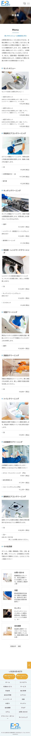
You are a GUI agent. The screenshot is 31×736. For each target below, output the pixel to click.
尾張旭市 (13, 646)
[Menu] (28, 3)
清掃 (19, 646)
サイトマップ (23, 717)
